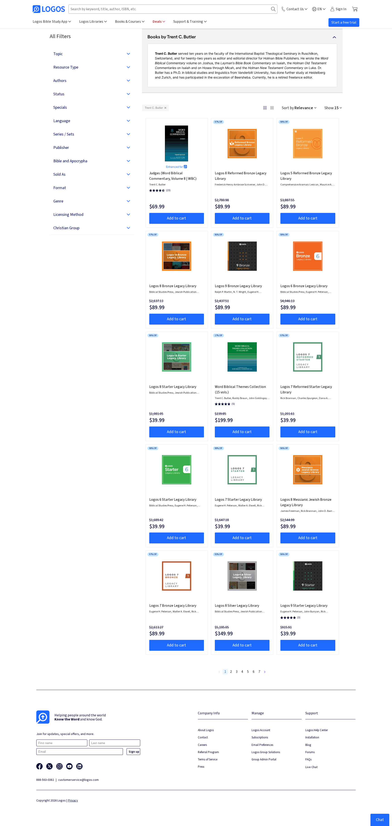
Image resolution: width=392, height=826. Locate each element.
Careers (202, 745)
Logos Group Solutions (266, 752)
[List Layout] (272, 108)
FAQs (308, 759)
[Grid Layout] (265, 108)
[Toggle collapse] (334, 37)
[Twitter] (49, 766)
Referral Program (208, 752)
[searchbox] (173, 9)
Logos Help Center (316, 730)
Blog (308, 745)
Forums (310, 752)
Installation (312, 737)
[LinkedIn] (79, 766)
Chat (380, 820)
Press (201, 767)
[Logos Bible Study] (49, 9)
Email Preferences (262, 745)
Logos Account (261, 730)
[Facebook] (39, 766)
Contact (203, 737)
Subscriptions (260, 737)
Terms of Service (207, 759)
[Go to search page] (273, 9)
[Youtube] (69, 766)
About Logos (206, 730)
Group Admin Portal (264, 759)
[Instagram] (59, 766)
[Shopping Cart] (354, 9)
